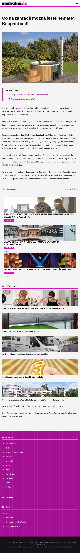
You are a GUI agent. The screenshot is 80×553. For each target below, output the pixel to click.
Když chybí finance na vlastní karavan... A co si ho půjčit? (25, 354)
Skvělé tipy (74, 189)
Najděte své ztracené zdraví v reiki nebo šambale (22, 377)
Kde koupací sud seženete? (23, 99)
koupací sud (20, 108)
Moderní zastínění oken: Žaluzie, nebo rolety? (21, 331)
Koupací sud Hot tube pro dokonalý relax (29, 94)
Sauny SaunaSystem (52, 413)
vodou (59, 135)
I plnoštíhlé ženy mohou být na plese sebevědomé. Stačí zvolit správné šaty (33, 308)
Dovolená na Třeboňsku (12, 406)
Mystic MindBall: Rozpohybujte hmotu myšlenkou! (37, 269)
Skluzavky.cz (65, 155)
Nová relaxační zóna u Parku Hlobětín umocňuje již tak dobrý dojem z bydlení (33, 400)
